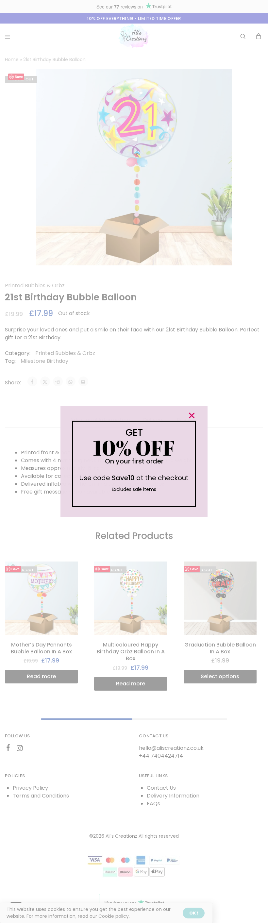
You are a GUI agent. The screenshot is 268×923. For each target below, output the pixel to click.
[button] (192, 415)
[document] (134, 461)
